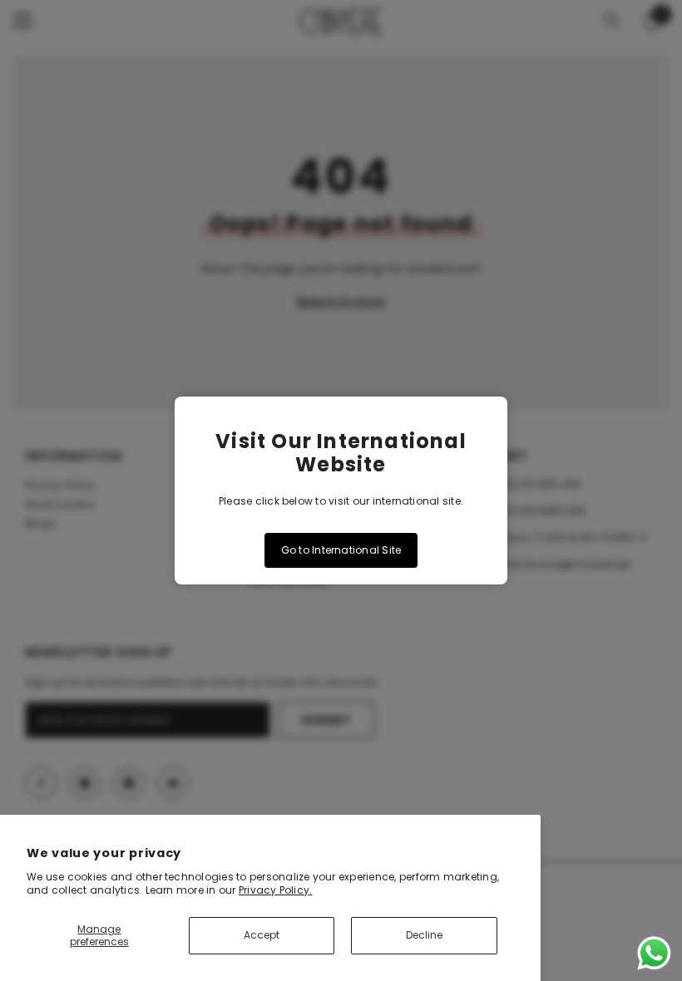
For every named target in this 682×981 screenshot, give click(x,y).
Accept (261, 935)
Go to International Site (341, 550)
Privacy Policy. (276, 890)
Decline (424, 935)
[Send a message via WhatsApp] (654, 953)
